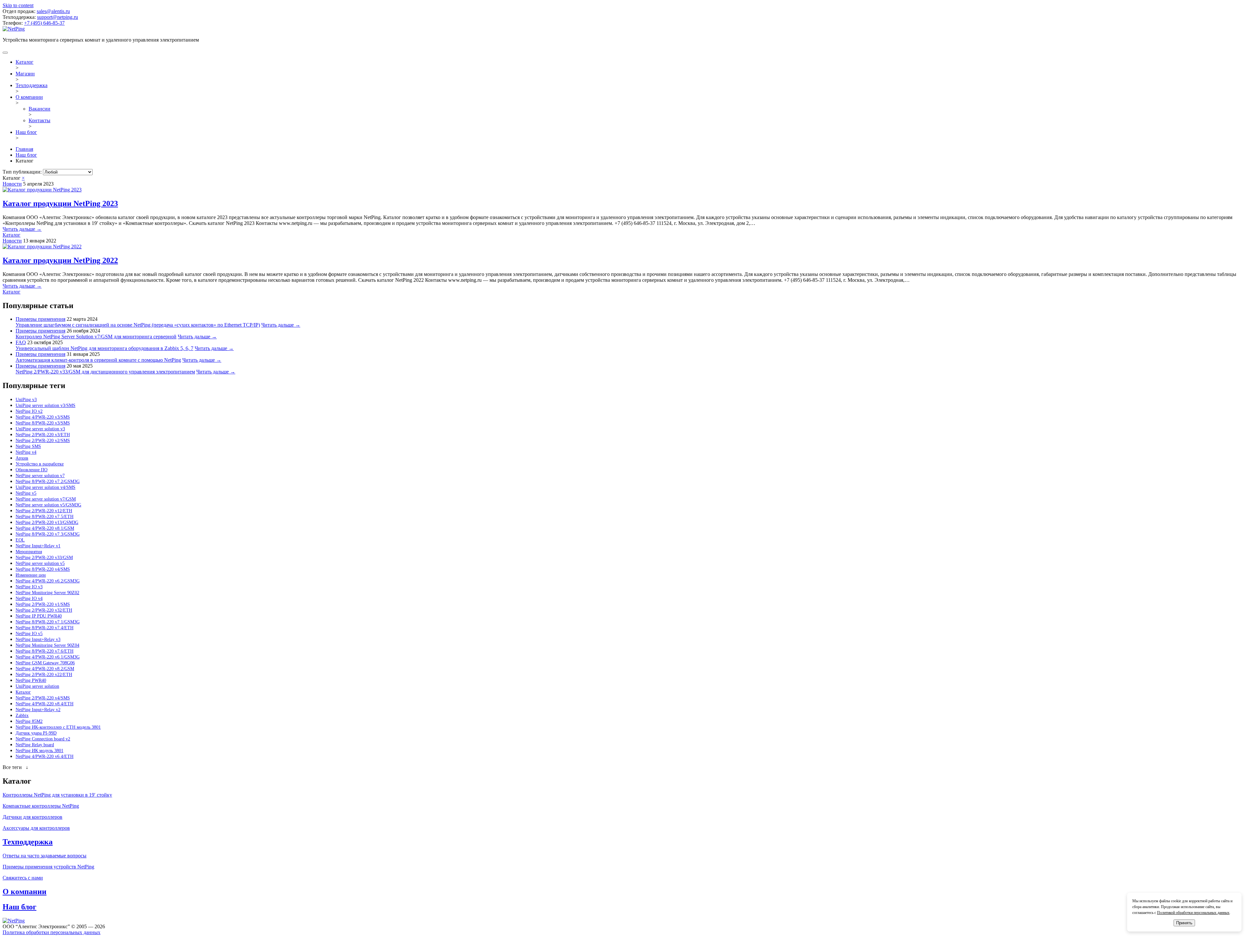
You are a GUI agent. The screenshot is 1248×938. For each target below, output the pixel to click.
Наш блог (26, 132)
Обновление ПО (31, 469)
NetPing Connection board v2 (43, 738)
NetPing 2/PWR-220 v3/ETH (43, 434)
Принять (1184, 922)
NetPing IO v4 (29, 598)
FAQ (21, 342)
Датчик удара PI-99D (36, 733)
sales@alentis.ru (53, 11)
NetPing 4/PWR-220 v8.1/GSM (45, 528)
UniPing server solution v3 (40, 428)
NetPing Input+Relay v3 (38, 639)
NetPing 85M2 (29, 721)
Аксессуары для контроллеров (36, 828)
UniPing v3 (26, 399)
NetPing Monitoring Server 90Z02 (47, 592)
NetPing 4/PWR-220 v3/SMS (43, 417)
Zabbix (22, 715)
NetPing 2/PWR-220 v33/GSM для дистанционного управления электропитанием (105, 371)
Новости (12, 184)
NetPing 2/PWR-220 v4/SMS (43, 698)
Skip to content (18, 5)
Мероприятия (29, 551)
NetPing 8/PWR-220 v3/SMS (43, 423)
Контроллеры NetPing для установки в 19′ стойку (57, 795)
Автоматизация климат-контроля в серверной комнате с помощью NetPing (98, 360)
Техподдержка (31, 85)
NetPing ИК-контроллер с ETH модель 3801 (58, 727)
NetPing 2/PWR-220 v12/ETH (44, 510)
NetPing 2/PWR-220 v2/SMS (43, 440)
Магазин (25, 73)
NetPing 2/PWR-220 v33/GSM (44, 557)
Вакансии (39, 108)
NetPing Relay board (35, 744)
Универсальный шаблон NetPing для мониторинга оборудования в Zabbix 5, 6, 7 (104, 348)
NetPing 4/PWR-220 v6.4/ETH (44, 756)
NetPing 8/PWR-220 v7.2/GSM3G (48, 481)
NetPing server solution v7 (40, 475)
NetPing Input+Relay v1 (38, 545)
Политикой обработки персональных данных (1193, 912)
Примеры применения (40, 319)
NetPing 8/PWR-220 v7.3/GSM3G (48, 534)
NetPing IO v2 (29, 411)
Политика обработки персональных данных (51, 932)
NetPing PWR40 (31, 680)
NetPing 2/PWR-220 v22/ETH (44, 674)
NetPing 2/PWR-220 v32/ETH (44, 610)
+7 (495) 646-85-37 (44, 23)
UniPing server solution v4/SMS (45, 487)
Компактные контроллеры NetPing (41, 806)
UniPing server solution (37, 686)
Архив (22, 458)
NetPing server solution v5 (40, 563)
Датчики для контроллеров (32, 817)
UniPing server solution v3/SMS (45, 405)
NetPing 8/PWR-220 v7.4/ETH (44, 627)
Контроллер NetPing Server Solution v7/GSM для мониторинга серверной (96, 336)
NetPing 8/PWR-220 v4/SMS (43, 569)
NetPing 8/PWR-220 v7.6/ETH (44, 651)
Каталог (24, 62)
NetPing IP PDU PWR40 (39, 616)
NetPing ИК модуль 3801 (39, 750)
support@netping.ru (57, 17)
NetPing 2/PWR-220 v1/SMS (43, 604)
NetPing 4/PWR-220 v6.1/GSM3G (48, 657)
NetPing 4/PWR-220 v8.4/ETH (44, 703)
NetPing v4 (26, 452)
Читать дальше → (22, 229)
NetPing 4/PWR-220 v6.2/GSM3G (48, 581)
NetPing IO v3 (29, 586)
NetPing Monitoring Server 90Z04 (47, 645)
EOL (20, 540)
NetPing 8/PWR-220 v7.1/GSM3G (48, 621)
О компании (29, 97)
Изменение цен (31, 575)
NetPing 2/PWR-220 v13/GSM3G (47, 522)
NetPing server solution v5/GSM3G (48, 504)
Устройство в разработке (40, 464)
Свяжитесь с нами (23, 877)
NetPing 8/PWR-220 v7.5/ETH (44, 516)
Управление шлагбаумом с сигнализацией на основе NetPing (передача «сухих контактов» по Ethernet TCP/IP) (138, 325)
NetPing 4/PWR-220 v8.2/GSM (45, 668)
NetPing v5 (26, 493)
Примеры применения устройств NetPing (48, 866)
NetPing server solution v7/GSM (46, 499)
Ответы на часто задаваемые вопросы (44, 855)
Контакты (39, 120)
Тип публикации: (23, 172)
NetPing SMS (28, 446)
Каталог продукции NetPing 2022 (60, 260)
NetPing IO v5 (29, 633)
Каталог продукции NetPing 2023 (60, 203)
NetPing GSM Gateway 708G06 (45, 662)
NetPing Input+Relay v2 (38, 709)
